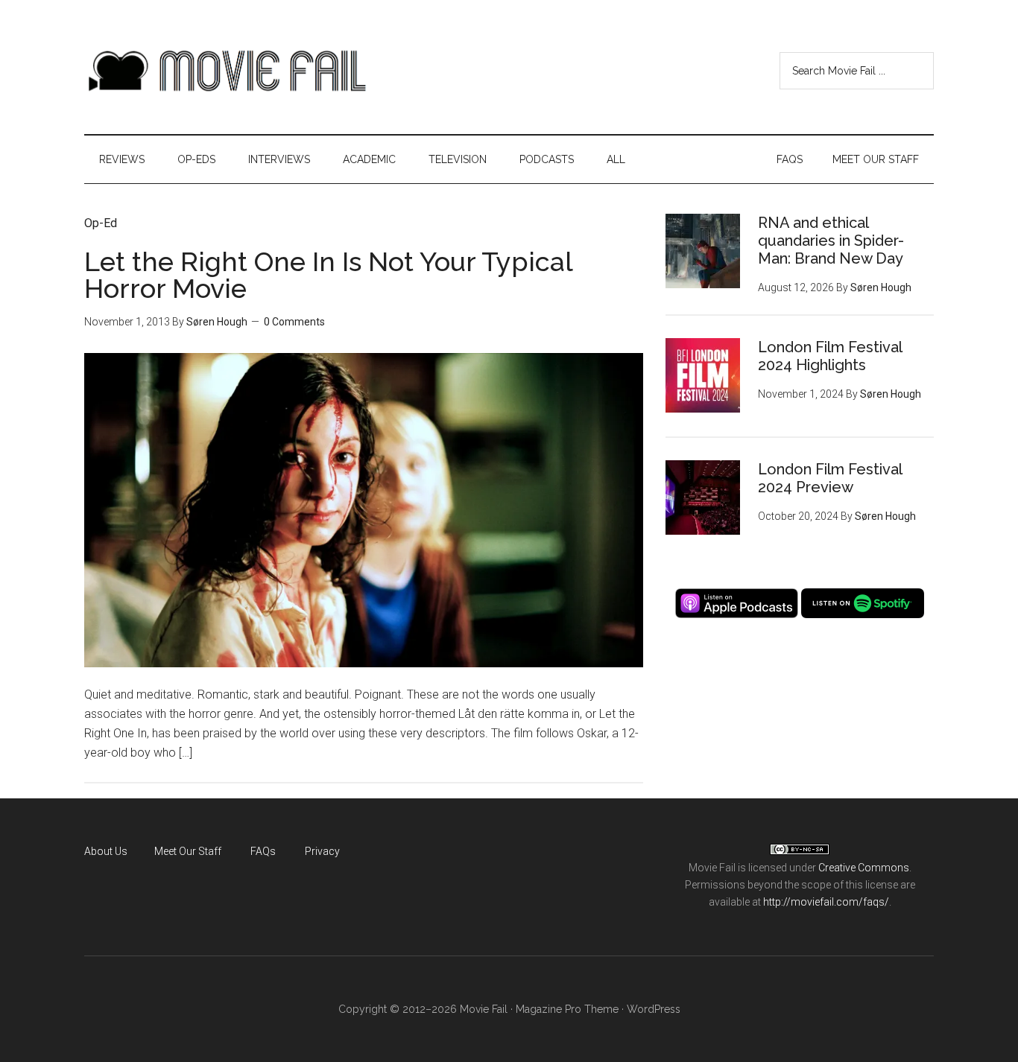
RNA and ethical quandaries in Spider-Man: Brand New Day (831, 240)
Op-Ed (100, 223)
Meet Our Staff (187, 851)
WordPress (653, 1009)
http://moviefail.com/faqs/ (826, 902)
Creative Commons (863, 868)
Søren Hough (216, 322)
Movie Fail (225, 70)
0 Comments (294, 322)
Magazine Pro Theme (567, 1009)
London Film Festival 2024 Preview (830, 478)
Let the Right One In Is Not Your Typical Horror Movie (328, 275)
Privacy (322, 851)
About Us (105, 851)
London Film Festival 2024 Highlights (830, 356)
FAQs (263, 851)
